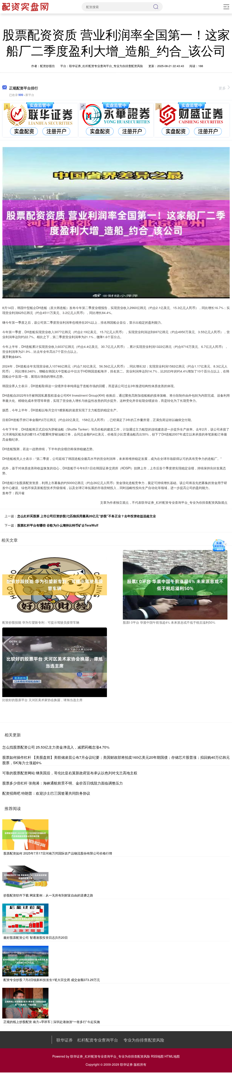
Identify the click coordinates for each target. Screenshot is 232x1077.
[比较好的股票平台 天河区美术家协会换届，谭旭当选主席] (54, 662)
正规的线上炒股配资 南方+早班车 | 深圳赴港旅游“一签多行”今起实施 (51, 1021)
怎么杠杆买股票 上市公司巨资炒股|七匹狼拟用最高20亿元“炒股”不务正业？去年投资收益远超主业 (86, 516)
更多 (222, 88)
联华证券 (64, 1040)
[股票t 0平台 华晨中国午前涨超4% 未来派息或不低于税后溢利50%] (175, 584)
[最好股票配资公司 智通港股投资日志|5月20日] (25, 918)
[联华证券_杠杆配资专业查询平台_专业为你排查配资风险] (26, 6)
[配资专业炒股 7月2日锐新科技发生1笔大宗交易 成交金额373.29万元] (25, 960)
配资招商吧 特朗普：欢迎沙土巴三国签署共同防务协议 (46, 793)
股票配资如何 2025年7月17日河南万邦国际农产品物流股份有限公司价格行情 (57, 853)
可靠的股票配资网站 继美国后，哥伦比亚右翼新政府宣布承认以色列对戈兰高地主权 (69, 772)
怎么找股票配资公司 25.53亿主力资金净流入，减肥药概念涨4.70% (55, 747)
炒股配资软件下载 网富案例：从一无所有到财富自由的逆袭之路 (48, 895)
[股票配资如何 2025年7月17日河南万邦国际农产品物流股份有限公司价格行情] (25, 834)
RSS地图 (157, 1056)
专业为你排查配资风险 (143, 1040)
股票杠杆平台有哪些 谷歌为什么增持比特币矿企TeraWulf (57, 525)
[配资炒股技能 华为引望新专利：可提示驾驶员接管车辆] (54, 584)
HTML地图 (172, 1056)
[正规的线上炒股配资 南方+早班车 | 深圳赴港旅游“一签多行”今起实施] (25, 1002)
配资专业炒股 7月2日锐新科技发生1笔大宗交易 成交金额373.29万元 (51, 979)
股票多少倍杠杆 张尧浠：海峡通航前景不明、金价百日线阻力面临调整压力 (62, 783)
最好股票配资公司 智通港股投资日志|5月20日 (35, 937)
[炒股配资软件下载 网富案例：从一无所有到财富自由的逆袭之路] (25, 876)
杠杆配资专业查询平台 (97, 1040)
